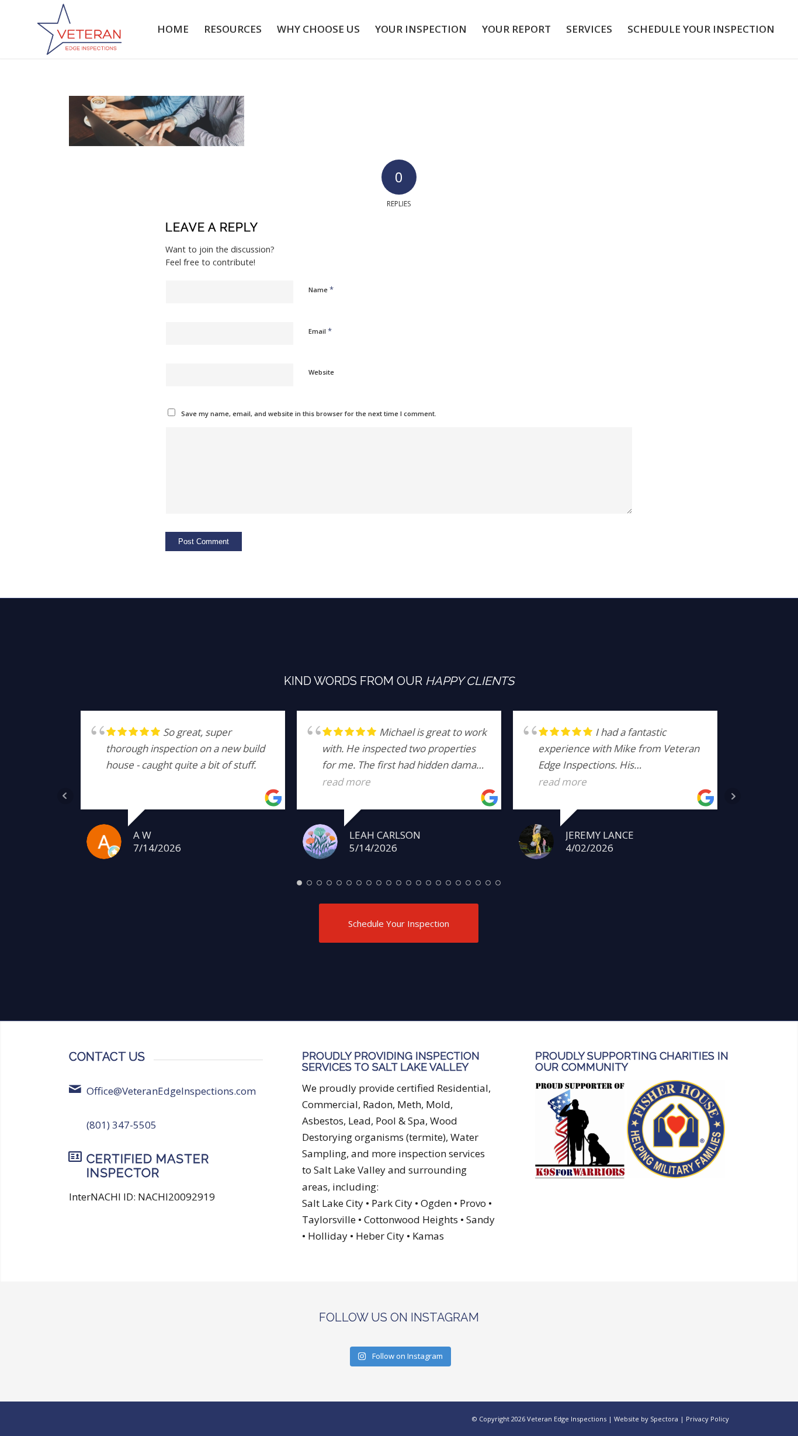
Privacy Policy (707, 1418)
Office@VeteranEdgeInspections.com (171, 1091)
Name (321, 289)
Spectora (664, 1418)
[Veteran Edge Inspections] (79, 29)
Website (321, 372)
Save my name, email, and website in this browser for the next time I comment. (308, 413)
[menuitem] (173, 29)
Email (320, 331)
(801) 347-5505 (121, 1125)
